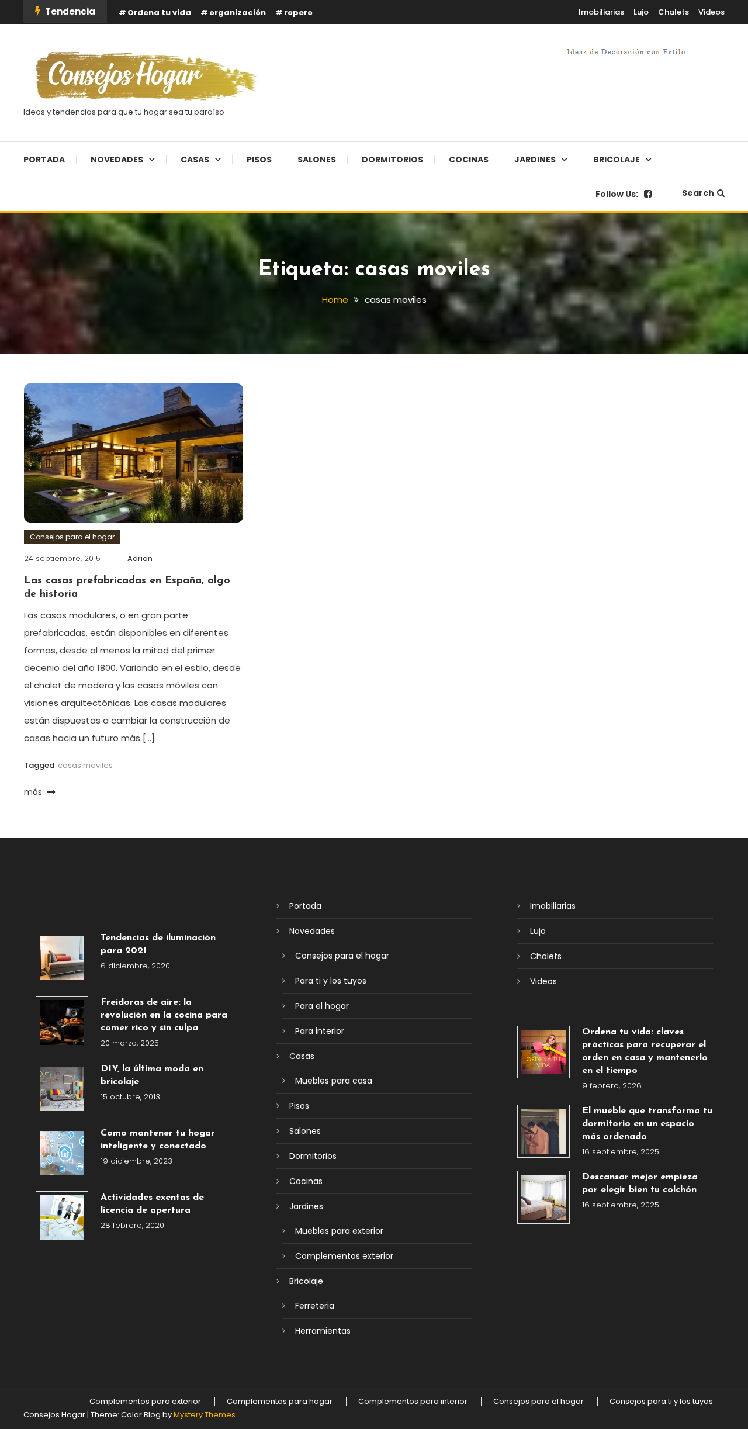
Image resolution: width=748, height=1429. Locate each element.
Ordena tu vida (159, 12)
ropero (298, 12)
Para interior (319, 1031)
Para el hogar (322, 1006)
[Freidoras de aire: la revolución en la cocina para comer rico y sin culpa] (62, 1022)
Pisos (259, 159)
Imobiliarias (601, 12)
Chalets (673, 12)
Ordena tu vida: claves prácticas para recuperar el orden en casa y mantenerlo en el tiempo (645, 1051)
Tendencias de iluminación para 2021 (158, 944)
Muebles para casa (333, 1081)
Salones (316, 159)
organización (237, 12)
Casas (195, 159)
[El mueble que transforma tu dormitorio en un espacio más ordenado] (543, 1131)
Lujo (641, 12)
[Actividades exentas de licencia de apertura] (62, 1217)
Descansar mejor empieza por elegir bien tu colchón (640, 1183)
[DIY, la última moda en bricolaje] (62, 1089)
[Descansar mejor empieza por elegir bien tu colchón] (543, 1197)
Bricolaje (616, 159)
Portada (44, 159)
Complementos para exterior (145, 1401)
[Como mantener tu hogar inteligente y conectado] (62, 1153)
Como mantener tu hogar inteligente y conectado (158, 1140)
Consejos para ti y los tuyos (661, 1401)
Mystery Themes (205, 1414)
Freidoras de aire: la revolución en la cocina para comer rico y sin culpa (164, 1015)
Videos (711, 12)
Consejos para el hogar (72, 537)
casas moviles (85, 765)
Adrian (140, 558)
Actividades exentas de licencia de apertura (152, 1204)
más (34, 792)
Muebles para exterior (339, 1231)
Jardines (535, 159)
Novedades (117, 159)
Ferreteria (314, 1306)
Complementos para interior (413, 1401)
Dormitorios (392, 159)
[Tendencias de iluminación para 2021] (62, 958)
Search (698, 193)
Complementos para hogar (280, 1401)
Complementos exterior (344, 1256)
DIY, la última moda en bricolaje (152, 1075)
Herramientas (323, 1331)
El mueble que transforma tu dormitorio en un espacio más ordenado (647, 1123)
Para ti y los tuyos (330, 981)
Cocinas (469, 159)
